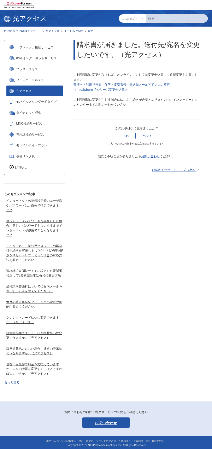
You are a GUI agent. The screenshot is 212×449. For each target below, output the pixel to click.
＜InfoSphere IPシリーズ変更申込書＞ (100, 90)
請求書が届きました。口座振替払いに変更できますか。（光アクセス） (34, 335)
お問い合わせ (150, 156)
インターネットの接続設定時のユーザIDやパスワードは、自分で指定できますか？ (34, 205)
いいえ (148, 135)
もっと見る (12, 382)
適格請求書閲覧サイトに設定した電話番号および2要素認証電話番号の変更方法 (34, 273)
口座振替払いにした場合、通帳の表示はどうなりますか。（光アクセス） (34, 351)
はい (127, 135)
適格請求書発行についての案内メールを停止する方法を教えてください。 (34, 288)
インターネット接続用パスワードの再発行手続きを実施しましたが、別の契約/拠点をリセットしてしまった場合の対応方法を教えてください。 (34, 253)
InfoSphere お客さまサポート (22, 31)
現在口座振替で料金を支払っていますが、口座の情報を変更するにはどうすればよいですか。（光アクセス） (34, 369)
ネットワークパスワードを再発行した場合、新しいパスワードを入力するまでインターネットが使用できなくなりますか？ (34, 228)
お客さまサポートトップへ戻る (174, 170)
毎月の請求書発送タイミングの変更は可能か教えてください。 (34, 304)
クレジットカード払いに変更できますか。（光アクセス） (32, 320)
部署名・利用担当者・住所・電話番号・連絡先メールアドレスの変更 (121, 85)
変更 (90, 31)
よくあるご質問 (73, 31)
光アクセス (52, 31)
